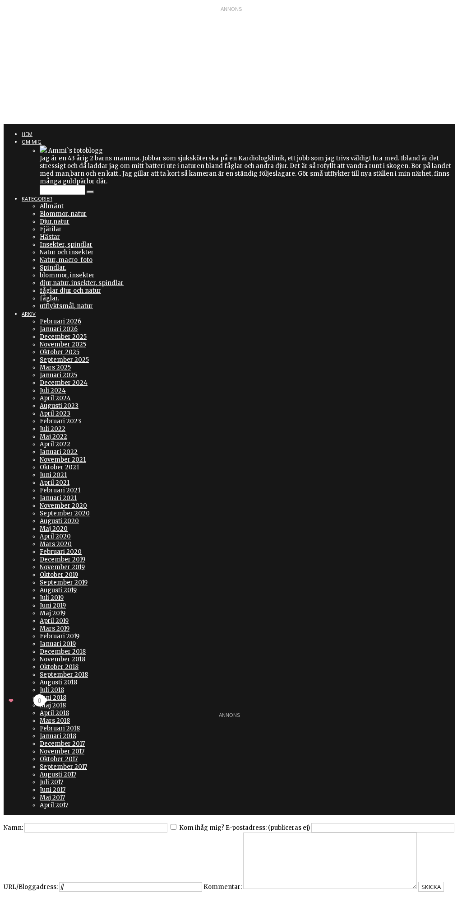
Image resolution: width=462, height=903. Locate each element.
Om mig (32, 141)
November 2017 (62, 751)
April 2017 (54, 805)
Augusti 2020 (59, 521)
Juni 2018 (53, 698)
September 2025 (64, 360)
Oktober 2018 (59, 667)
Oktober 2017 (59, 759)
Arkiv (29, 313)
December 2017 (62, 744)
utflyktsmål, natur (66, 306)
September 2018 (64, 674)
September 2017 (63, 767)
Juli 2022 (52, 429)
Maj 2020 (54, 529)
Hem (27, 134)
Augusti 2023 (59, 406)
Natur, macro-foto (66, 260)
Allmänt (52, 206)
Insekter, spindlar (66, 244)
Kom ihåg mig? (201, 828)
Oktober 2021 (59, 467)
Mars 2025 (55, 367)
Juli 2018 (52, 690)
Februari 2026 (60, 321)
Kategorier (37, 198)
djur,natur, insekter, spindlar (82, 283)
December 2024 (64, 383)
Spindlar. (53, 267)
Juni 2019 (53, 605)
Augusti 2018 (58, 682)
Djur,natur (54, 221)
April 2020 (55, 536)
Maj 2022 (53, 436)
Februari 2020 (61, 552)
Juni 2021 (53, 475)
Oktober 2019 (59, 575)
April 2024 (55, 398)
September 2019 (64, 582)
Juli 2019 (52, 598)
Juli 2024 (53, 390)
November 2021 (63, 459)
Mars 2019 (54, 628)
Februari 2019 (59, 636)
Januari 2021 (58, 498)
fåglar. (49, 298)
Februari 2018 (60, 728)
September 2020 (65, 513)
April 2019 (54, 621)
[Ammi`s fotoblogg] (43, 150)
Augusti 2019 (58, 590)
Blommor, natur (63, 214)
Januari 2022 (59, 452)
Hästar (50, 237)
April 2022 (55, 444)
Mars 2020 (56, 544)
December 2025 (63, 337)
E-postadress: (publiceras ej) (268, 828)
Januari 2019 (58, 644)
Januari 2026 (59, 329)
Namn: (13, 828)
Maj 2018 (53, 705)
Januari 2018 (58, 736)
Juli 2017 (51, 782)
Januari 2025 (58, 375)
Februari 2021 (60, 490)
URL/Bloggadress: (31, 887)
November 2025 (63, 344)
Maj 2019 (52, 613)
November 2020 (63, 506)
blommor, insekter (67, 275)
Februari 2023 (60, 421)
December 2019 (62, 559)
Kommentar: (222, 887)
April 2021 (54, 483)
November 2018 (62, 659)
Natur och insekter (67, 252)
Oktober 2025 (59, 352)
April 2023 (55, 413)
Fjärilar (51, 229)
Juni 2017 (52, 790)
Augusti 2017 (58, 774)
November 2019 (62, 567)
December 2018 (63, 651)
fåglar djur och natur (70, 291)
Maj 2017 (52, 797)
